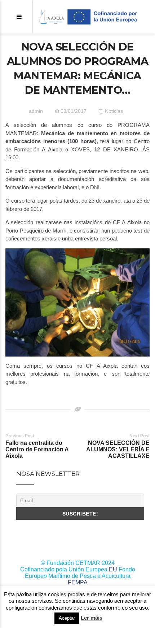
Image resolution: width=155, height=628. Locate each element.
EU (113, 569)
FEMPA (78, 582)
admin (36, 111)
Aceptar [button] (67, 618)
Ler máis (91, 618)
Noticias (114, 111)
